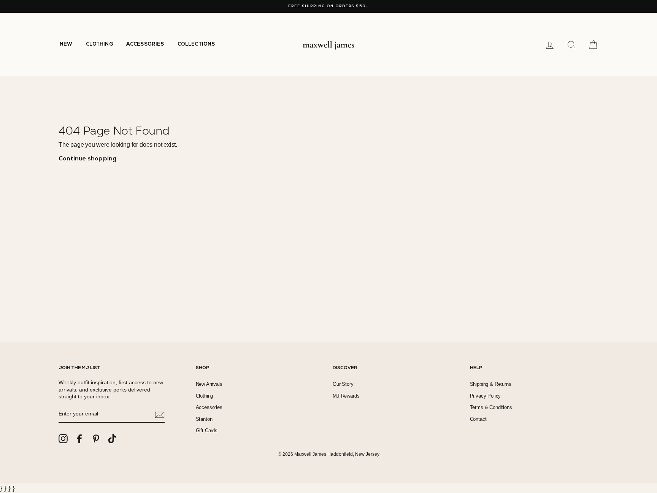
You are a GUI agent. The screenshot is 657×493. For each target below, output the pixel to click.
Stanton (204, 419)
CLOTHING (99, 44)
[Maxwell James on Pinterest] (95, 438)
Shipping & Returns (490, 384)
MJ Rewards (346, 396)
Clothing (204, 396)
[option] (328, 6)
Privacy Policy (485, 396)
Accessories (209, 407)
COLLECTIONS (196, 44)
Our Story (343, 384)
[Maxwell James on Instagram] (63, 438)
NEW (66, 44)
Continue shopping (87, 159)
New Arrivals (209, 384)
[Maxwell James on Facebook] (79, 438)
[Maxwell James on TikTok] (112, 438)
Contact (478, 419)
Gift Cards (206, 430)
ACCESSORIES (145, 44)
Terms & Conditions (491, 407)
